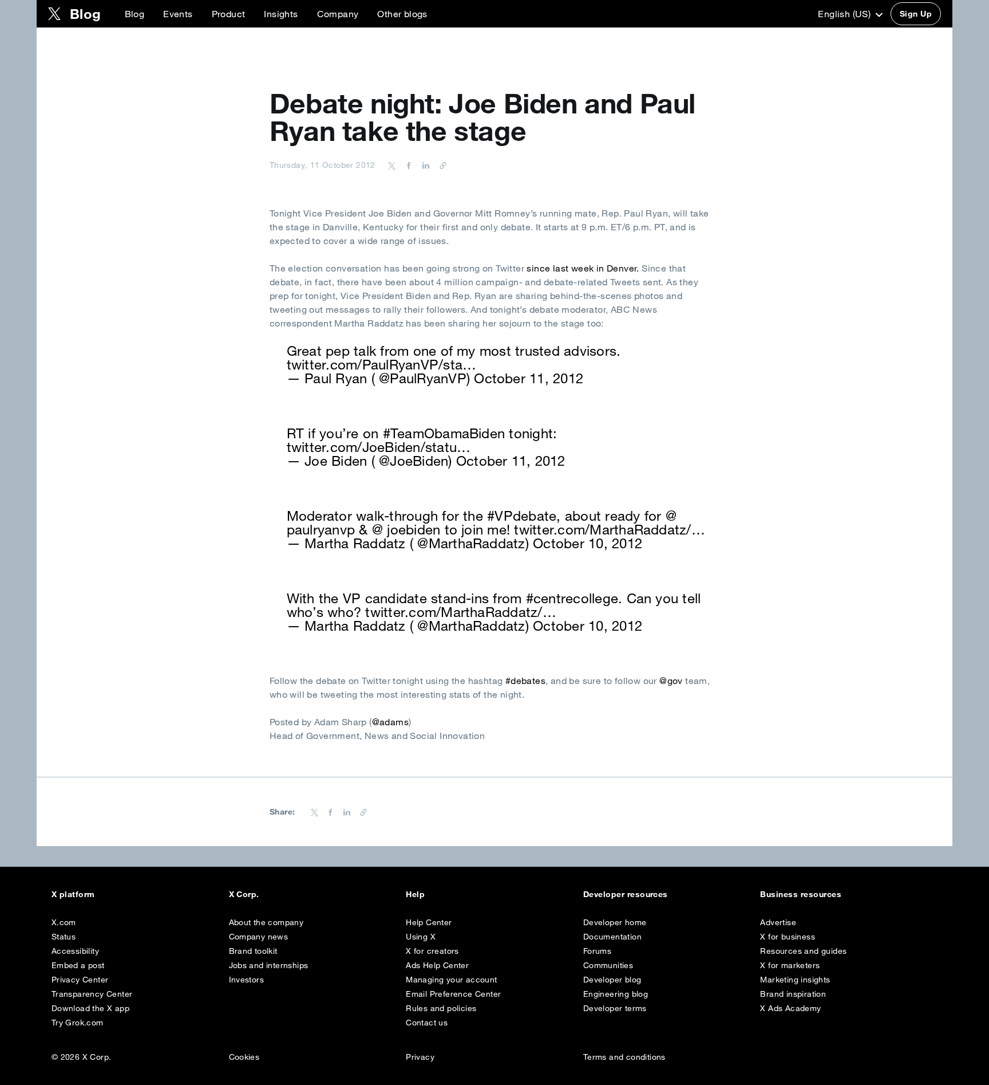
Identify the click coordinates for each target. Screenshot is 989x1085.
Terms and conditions (624, 1057)
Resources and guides (803, 951)
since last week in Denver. (583, 268)
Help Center (429, 922)
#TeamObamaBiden (444, 433)
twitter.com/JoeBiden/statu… (378, 446)
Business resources (800, 894)
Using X (421, 936)
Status (64, 936)
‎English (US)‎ (845, 13)
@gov (671, 680)
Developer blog (612, 979)
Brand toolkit (253, 951)
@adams (390, 722)
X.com (64, 922)
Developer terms (615, 1008)
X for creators (432, 951)
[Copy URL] (440, 165)
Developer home (615, 922)
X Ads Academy (790, 1008)
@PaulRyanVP (422, 378)
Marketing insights (795, 979)
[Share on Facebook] (407, 165)
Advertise (778, 922)
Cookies (244, 1057)
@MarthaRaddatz (471, 543)
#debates (525, 680)
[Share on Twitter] (392, 165)
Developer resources (625, 894)
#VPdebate (521, 515)
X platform (73, 894)
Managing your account (451, 979)
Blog (135, 13)
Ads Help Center (437, 965)
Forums (597, 951)
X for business (787, 936)
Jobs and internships (268, 965)
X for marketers (790, 965)
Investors (246, 979)
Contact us (427, 1022)
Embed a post (78, 965)
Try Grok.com (78, 1022)
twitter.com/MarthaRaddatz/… (609, 529)
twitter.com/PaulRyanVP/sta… (381, 364)
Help (415, 894)
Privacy (420, 1057)
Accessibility (75, 951)
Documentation (612, 936)
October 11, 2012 (528, 378)
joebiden (413, 529)
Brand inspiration (793, 994)
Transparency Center (92, 994)
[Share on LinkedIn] (424, 165)
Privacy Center (80, 979)
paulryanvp (321, 529)
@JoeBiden (413, 460)
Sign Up (916, 14)
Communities (608, 965)
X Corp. (244, 894)
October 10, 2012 (587, 543)
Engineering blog (615, 994)
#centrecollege (572, 598)
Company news (258, 936)
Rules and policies (441, 1008)
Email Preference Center (453, 994)
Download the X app (90, 1008)
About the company (266, 922)
